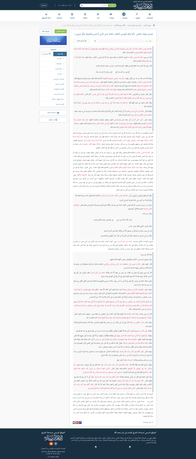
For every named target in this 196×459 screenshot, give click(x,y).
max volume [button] (150, 41)
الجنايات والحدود (58, 79)
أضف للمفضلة (147, 422)
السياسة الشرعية (59, 94)
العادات (59, 74)
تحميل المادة (80, 41)
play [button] (95, 41)
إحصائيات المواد (52, 113)
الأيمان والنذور (59, 84)
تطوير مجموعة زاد (53, 456)
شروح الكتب (147, 25)
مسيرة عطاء (45, 31)
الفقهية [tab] (59, 54)
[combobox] (96, 5)
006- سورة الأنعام (120, 25)
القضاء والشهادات (58, 89)
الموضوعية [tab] (45, 54)
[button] (136, 15)
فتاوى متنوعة (60, 104)
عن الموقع (52, 120)
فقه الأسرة (58, 69)
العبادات (59, 59)
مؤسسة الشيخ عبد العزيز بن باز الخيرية (53, 448)
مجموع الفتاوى (60, 31)
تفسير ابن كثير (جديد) (134, 25)
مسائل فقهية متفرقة (58, 99)
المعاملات (59, 64)
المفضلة (43, 5)
